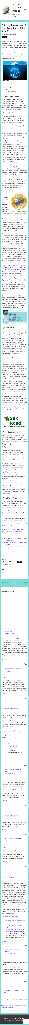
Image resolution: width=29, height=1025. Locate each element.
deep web (7, 400)
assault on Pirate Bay (18, 471)
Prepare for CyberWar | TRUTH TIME (17, 1000)
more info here (20, 139)
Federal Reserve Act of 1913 (19, 152)
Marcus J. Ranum (8, 876)
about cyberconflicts (13, 533)
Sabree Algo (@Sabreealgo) (11, 708)
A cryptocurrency (22, 170)
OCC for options (6, 262)
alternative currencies (7, 167)
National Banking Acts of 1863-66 (15, 142)
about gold (23, 533)
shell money (18, 220)
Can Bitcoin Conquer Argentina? (10, 730)
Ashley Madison (13, 344)
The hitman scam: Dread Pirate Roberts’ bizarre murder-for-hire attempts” (14, 509)
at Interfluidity (19, 503)
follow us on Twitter (7, 531)
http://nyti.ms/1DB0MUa (8, 726)
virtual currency (23, 168)
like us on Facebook (18, 529)
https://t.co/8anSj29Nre (13, 746)
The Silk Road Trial (17, 926)
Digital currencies (17, 167)
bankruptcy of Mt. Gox (19, 267)
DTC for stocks (21, 260)
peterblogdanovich (9, 631)
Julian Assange (12, 469)
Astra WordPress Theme (18, 1020)
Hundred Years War (16, 489)
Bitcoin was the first (7, 178)
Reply (25, 664)
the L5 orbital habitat (11, 109)
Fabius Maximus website (17, 7)
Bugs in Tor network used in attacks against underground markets (14, 409)
